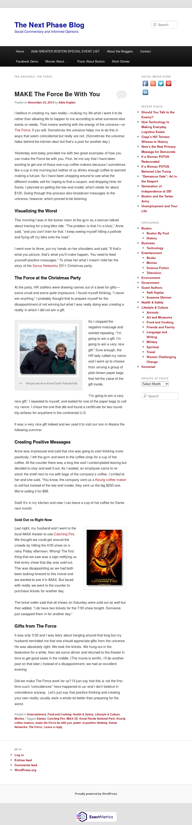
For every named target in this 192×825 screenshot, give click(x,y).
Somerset (148, 366)
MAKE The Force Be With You (57, 93)
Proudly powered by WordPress (96, 794)
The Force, (23, 129)
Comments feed (26, 765)
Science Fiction (158, 268)
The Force (35, 727)
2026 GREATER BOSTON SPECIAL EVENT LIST (65, 51)
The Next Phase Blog (49, 24)
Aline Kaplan (67, 102)
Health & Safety (83, 714)
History (152, 238)
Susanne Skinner (159, 297)
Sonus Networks (45, 265)
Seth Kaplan (155, 292)
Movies (19, 718)
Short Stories (121, 61)
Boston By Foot (158, 233)
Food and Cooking (59, 714)
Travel (151, 352)
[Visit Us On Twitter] (161, 86)
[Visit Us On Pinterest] (168, 86)
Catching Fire (64, 533)
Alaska (41, 718)
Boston (146, 228)
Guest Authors (151, 287)
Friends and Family (161, 327)
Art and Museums (159, 317)
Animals (153, 312)
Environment (150, 277)
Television (154, 272)
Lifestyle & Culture (107, 714)
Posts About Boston (91, 61)
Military (152, 342)
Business (148, 243)
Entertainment (36, 714)
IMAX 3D (72, 718)
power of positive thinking (90, 723)
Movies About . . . (57, 61)
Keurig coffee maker (110, 479)
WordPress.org (25, 770)
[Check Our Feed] (153, 86)
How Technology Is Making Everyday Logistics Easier (155, 127)
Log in (19, 755)
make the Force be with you (53, 723)
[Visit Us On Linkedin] (145, 95)
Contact (145, 51)
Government (150, 282)
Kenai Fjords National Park (97, 718)
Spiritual (153, 347)
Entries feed (23, 760)
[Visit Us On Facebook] (145, 86)
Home (20, 51)
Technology (155, 248)
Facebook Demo (27, 61)
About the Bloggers (120, 51)
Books (151, 257)
